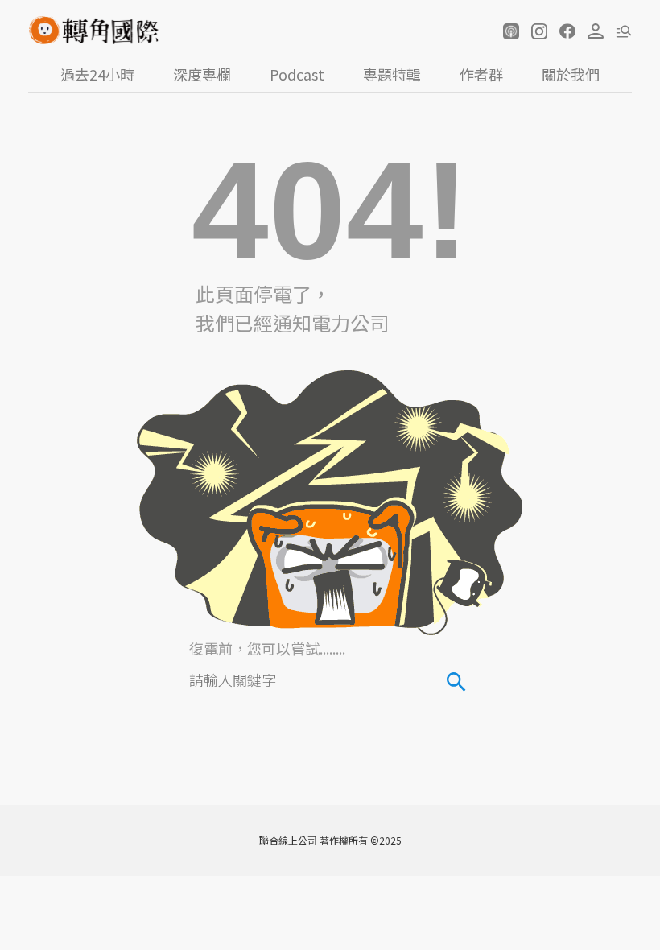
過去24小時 (97, 74)
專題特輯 (392, 74)
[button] (511, 31)
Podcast (297, 74)
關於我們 (571, 74)
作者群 (481, 74)
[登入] (596, 31)
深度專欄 (202, 74)
